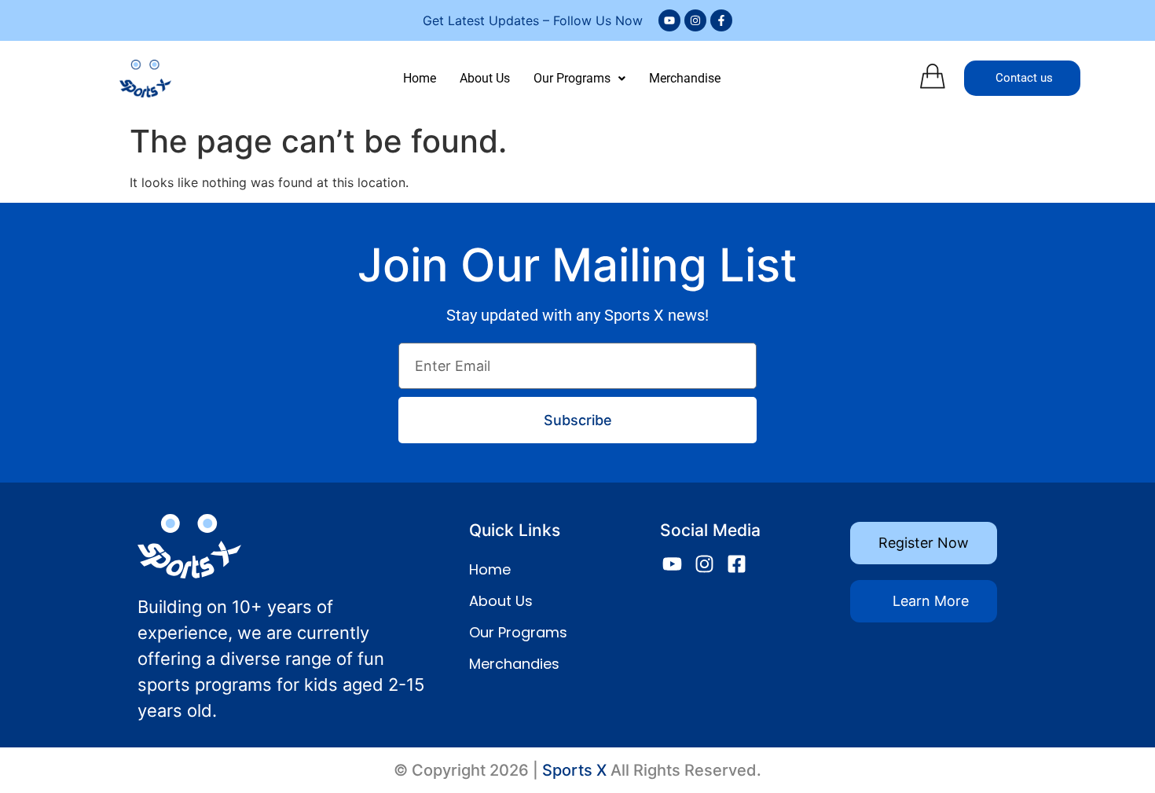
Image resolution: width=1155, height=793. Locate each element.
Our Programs (572, 78)
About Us (485, 78)
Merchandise (684, 78)
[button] (579, 79)
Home (419, 78)
